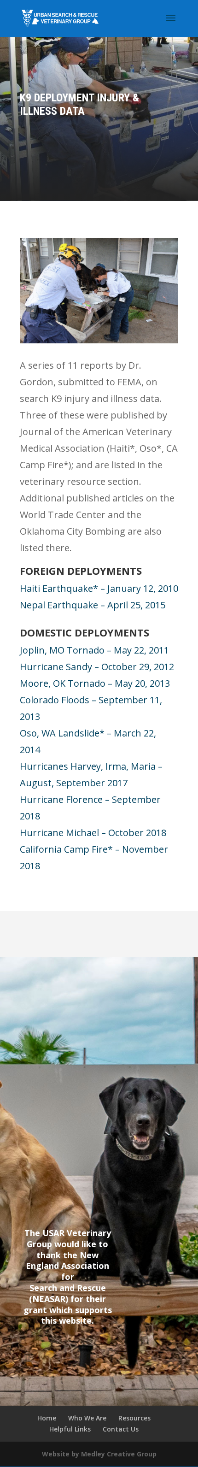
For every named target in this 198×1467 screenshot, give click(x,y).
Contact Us (121, 1429)
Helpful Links (70, 1429)
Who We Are (87, 1418)
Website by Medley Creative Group (99, 1453)
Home (46, 1418)
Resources (134, 1418)
